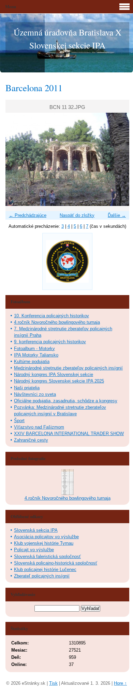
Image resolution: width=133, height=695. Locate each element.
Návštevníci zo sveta (35, 394)
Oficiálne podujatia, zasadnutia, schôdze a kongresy (65, 400)
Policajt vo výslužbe (34, 549)
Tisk (53, 683)
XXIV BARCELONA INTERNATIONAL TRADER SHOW (69, 433)
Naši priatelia (27, 387)
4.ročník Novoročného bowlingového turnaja (57, 322)
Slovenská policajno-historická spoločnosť (55, 563)
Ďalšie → (117, 215)
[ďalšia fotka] (118, 159)
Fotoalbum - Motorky (34, 348)
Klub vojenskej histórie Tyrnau (43, 543)
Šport (19, 420)
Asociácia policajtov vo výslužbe (46, 536)
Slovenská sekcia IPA (36, 530)
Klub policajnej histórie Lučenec (45, 569)
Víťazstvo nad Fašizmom (39, 427)
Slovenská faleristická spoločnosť (47, 556)
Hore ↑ (120, 683)
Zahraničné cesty (31, 440)
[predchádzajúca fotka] (16, 159)
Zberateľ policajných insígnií (42, 576)
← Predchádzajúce (27, 215)
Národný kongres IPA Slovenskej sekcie (53, 374)
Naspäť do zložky (77, 215)
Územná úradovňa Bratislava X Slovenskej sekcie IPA (67, 38)
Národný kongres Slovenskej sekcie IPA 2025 (59, 381)
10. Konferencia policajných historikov (51, 315)
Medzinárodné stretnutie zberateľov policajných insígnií (68, 368)
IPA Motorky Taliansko (36, 355)
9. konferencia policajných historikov (50, 341)
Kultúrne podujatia (31, 361)
